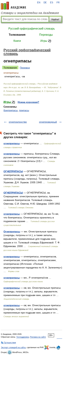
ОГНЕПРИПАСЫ (13, 171)
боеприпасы (11, 110)
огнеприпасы (12, 143)
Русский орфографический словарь (31, 28)
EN (38, 2)
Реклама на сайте (38, 337)
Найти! (55, 19)
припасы (24, 110)
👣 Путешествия (8, 342)
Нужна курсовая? (28, 102)
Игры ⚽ (45, 40)
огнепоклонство (18, 121)
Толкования (17, 34)
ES (51, 2)
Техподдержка (22, 337)
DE (45, 2)
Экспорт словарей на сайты (13, 347)
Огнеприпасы (12, 231)
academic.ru (13, 5)
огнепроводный (48, 121)
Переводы (46, 34)
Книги (17, 40)
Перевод (25, 67)
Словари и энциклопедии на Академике (30, 13)
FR (58, 2)
